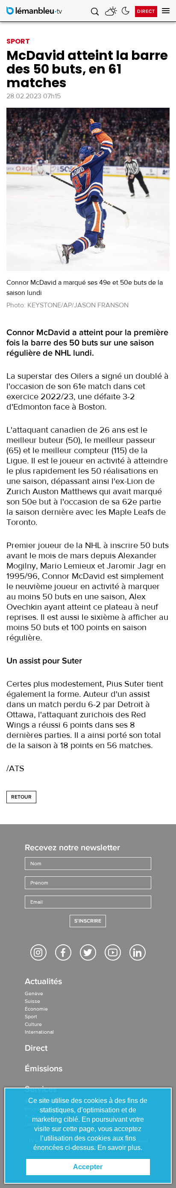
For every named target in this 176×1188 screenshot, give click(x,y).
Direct (146, 11)
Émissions (43, 1069)
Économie (36, 1008)
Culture (33, 1024)
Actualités (43, 982)
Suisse (32, 1001)
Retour (21, 797)
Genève (34, 993)
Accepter (88, 1166)
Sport (31, 1016)
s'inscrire (87, 921)
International (39, 1032)
